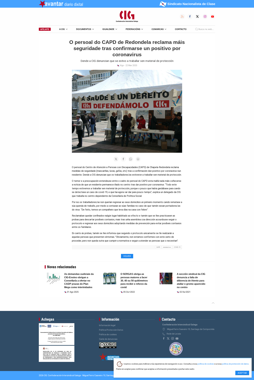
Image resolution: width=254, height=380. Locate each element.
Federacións (133, 29)
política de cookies (206, 364)
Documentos (83, 29)
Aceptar (242, 373)
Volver (127, 256)
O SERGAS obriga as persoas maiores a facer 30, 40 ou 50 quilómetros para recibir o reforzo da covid (134, 281)
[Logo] (127, 16)
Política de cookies (108, 334)
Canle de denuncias (108, 339)
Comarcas (158, 29)
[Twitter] (168, 338)
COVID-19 (177, 247)
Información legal (107, 325)
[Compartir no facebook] (123, 159)
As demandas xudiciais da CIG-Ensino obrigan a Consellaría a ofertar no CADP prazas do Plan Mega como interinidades (79, 281)
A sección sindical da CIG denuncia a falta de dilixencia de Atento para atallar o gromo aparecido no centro (191, 281)
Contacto (181, 29)
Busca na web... (206, 29)
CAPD (158, 247)
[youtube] (177, 338)
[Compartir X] (116, 159)
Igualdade (108, 29)
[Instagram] (172, 338)
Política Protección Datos (111, 330)
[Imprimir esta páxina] (138, 159)
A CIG (62, 29)
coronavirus (167, 247)
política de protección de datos (235, 364)
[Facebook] (163, 338)
